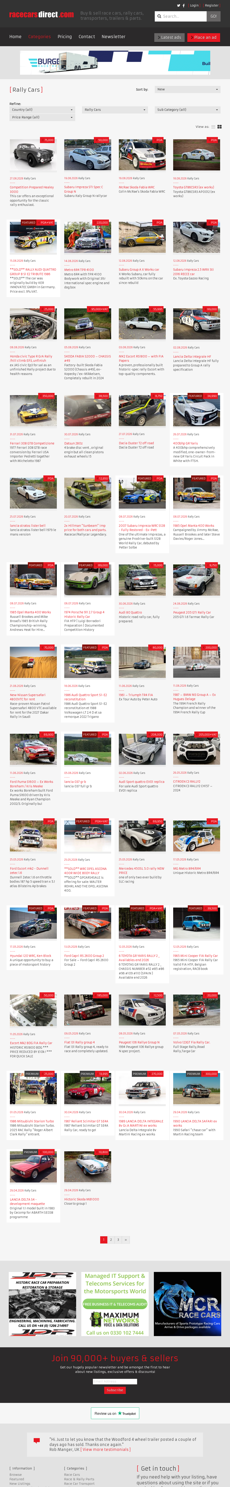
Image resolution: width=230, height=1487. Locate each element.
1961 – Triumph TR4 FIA (136, 695)
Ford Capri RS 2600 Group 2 (84, 956)
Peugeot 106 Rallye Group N (139, 1042)
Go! (213, 16)
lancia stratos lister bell (28, 526)
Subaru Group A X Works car (139, 270)
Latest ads (170, 37)
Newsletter (113, 36)
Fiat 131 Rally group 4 (79, 1042)
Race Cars (72, 1475)
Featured (16, 1479)
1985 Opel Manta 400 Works (193, 526)
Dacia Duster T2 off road (136, 443)
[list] (213, 127)
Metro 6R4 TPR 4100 (79, 270)
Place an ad (205, 37)
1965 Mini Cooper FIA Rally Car (196, 956)
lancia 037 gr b (75, 782)
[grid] (219, 127)
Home (15, 36)
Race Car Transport (79, 1484)
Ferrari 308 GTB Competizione (32, 443)
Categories (39, 36)
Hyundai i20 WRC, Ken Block (30, 956)
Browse (15, 1475)
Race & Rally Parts (79, 1479)
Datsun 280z (73, 443)
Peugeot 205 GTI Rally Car (192, 612)
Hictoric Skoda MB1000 (81, 1199)
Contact (87, 36)
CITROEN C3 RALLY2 (186, 782)
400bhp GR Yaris (185, 443)
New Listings (19, 1484)
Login (194, 5)
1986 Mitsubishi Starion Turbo (32, 1121)
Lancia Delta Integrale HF (192, 357)
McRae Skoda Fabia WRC (137, 187)
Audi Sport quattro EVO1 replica (141, 782)
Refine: (15, 104)
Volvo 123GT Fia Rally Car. (191, 1042)
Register (212, 5)
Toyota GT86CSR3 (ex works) (193, 187)
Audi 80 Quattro (130, 612)
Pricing (65, 36)
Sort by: (142, 89)
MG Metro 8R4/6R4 (187, 869)
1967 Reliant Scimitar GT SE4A (86, 1121)
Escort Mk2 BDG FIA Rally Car (31, 1043)
